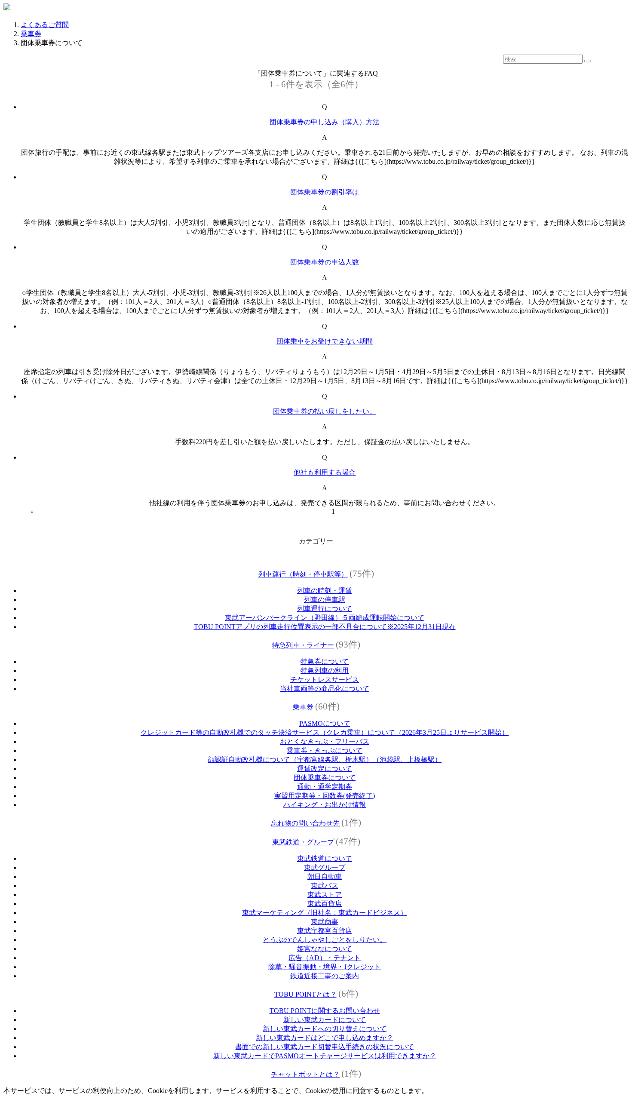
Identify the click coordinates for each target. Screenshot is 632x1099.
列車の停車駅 (324, 599)
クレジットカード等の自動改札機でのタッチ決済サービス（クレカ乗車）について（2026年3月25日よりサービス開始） (325, 732)
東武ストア (324, 894)
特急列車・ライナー (303, 645)
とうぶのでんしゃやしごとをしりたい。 (325, 939)
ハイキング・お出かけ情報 (324, 804)
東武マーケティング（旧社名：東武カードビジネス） (324, 912)
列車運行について (324, 608)
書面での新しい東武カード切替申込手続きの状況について (324, 1046)
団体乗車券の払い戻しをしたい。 (324, 411)
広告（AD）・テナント (324, 957)
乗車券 (31, 33)
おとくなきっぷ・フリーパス (324, 741)
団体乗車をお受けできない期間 (324, 341)
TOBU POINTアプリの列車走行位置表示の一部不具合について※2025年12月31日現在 (325, 626)
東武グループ (324, 867)
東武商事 (324, 921)
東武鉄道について (324, 858)
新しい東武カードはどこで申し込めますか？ (324, 1037)
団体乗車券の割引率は (324, 192)
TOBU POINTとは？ (305, 994)
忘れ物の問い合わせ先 (305, 823)
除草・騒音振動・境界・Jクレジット (324, 966)
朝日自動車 (324, 876)
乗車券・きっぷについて (324, 750)
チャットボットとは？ (305, 1074)
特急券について (325, 661)
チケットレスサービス (324, 679)
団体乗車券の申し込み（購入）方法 (325, 122)
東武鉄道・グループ (303, 842)
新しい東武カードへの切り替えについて (325, 1028)
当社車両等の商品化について (324, 688)
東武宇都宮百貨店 (324, 930)
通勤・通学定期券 (324, 786)
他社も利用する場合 (325, 472)
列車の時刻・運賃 (324, 590)
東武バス (324, 885)
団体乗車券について (325, 777)
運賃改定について (324, 768)
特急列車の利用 (325, 670)
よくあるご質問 (45, 24)
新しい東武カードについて (324, 1019)
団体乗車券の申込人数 (324, 262)
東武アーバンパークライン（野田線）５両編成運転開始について (324, 617)
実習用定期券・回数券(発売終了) (324, 795)
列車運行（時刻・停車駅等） (303, 574)
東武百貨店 (324, 903)
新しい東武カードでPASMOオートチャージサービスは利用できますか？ (324, 1055)
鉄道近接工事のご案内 (324, 975)
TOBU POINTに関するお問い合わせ (325, 1010)
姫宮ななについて (324, 948)
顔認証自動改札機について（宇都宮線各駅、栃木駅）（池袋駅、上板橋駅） (325, 759)
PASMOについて (324, 723)
